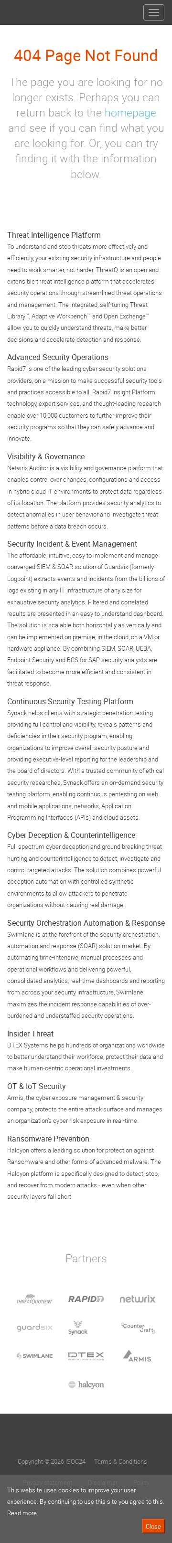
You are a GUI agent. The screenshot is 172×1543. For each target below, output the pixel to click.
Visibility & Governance (46, 456)
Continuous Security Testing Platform (70, 701)
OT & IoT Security (36, 1086)
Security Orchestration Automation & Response (86, 923)
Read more (22, 1513)
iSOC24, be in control (86, 1436)
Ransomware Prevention (48, 1138)
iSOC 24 (24, 8)
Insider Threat (30, 1033)
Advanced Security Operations (57, 357)
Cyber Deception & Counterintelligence (71, 835)
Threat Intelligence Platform (54, 235)
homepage (130, 112)
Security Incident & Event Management (72, 544)
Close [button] (153, 1526)
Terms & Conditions (120, 1461)
